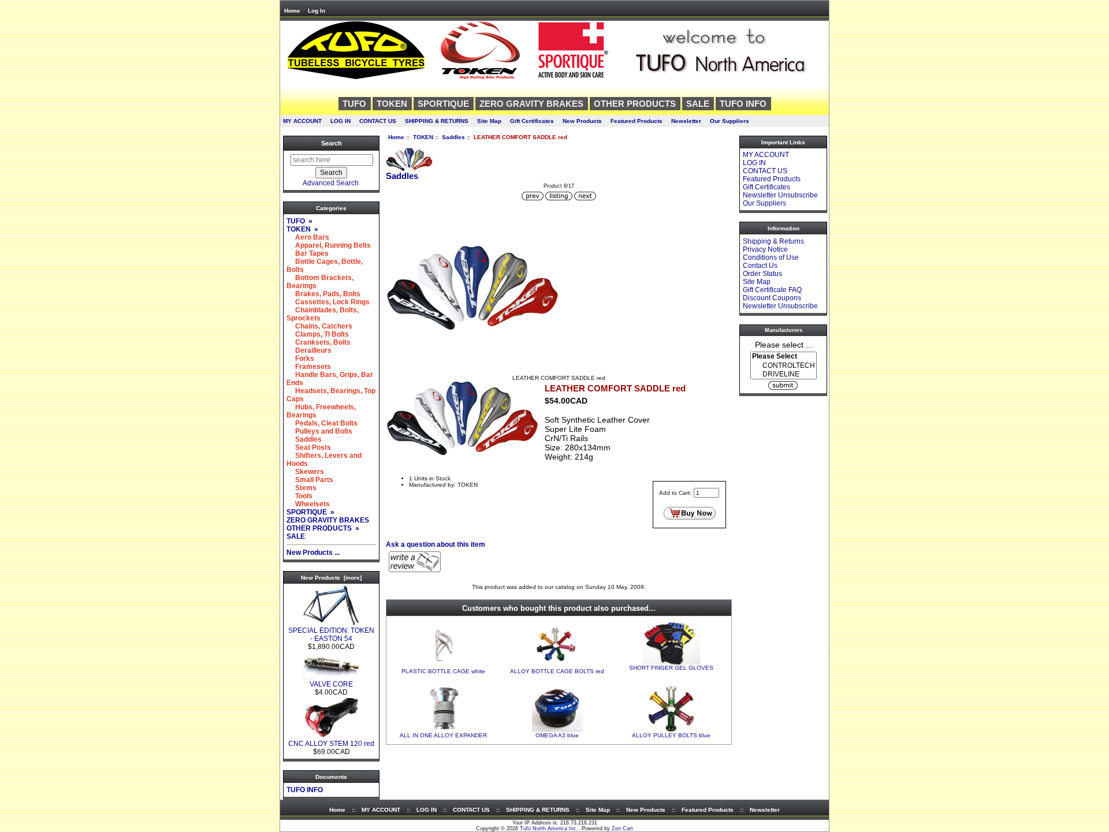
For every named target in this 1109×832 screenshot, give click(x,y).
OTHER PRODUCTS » (322, 528)
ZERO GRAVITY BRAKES (531, 104)
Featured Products (637, 121)
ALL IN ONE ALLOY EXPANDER (443, 735)
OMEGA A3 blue (557, 735)
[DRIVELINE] (783, 374)
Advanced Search (331, 183)
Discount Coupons (772, 298)
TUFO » (299, 221)
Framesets (308, 367)
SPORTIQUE (443, 104)
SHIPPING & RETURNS (436, 121)
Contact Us (760, 266)
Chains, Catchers (319, 326)
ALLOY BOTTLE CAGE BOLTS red (557, 671)
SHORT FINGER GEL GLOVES (671, 668)
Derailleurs (309, 350)
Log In (316, 11)
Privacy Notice (765, 249)
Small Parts (309, 480)
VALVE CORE (331, 684)
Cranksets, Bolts (318, 342)
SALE (697, 104)
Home (292, 11)
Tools (299, 496)
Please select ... (784, 344)
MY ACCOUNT (302, 121)
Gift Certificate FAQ (772, 290)
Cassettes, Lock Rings (328, 302)
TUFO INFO (743, 104)
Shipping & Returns (773, 241)
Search (331, 143)
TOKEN (423, 137)
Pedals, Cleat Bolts (322, 423)
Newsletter (686, 121)
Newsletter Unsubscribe (780, 195)
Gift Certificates (532, 121)
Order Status (762, 274)
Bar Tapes (307, 253)
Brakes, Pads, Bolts (323, 294)
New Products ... (313, 553)
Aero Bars (307, 237)
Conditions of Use (771, 257)
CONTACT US (377, 121)
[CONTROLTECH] (783, 365)
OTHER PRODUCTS (635, 104)
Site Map (489, 121)
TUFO (354, 104)
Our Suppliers (729, 121)
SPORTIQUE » (310, 512)
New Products (582, 121)
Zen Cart (622, 828)
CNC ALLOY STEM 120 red (331, 744)
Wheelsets (308, 504)
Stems (301, 488)
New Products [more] (331, 577)
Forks (300, 359)
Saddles (453, 137)
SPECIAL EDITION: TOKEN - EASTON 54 (331, 634)
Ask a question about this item (435, 544)
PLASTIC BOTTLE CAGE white (443, 671)
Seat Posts (308, 447)
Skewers (305, 472)
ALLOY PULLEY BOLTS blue (671, 735)
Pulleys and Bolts (319, 431)
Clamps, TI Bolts (317, 334)
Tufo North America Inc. (549, 828)
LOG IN (340, 121)
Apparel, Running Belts (328, 245)
